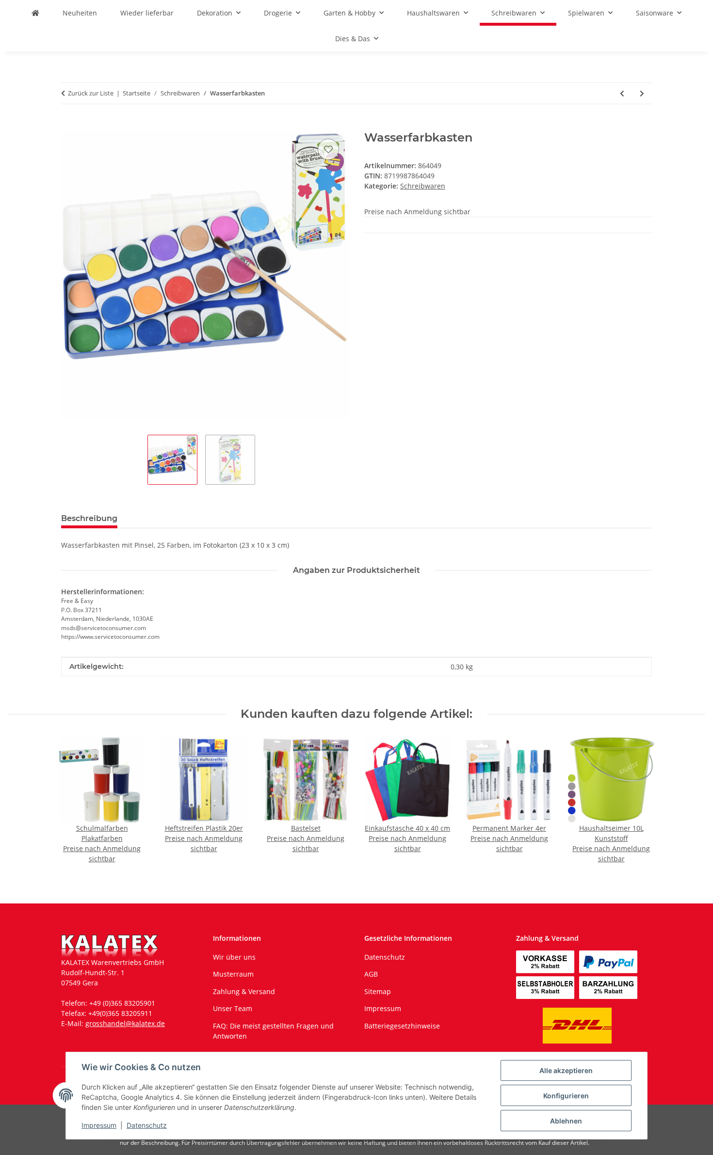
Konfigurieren (566, 1096)
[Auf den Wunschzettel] (328, 149)
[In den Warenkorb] (69, 125)
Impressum (98, 1125)
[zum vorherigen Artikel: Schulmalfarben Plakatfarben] (622, 93)
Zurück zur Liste (90, 93)
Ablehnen (566, 1121)
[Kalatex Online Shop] (35, 13)
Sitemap (377, 991)
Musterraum (233, 974)
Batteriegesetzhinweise (402, 1025)
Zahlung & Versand (244, 991)
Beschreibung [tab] (89, 518)
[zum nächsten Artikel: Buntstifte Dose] (642, 93)
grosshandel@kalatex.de (125, 1023)
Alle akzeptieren (566, 1070)
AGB (371, 974)
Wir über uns (234, 957)
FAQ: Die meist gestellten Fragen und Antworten (273, 1031)
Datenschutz (147, 1125)
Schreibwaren (422, 185)
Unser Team (232, 1008)
